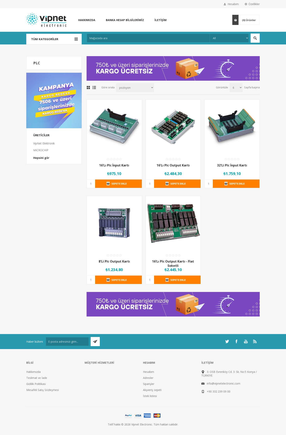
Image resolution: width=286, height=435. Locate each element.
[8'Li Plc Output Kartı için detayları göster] (114, 223)
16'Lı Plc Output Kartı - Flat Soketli (173, 263)
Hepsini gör (41, 158)
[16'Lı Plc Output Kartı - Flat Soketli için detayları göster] (173, 223)
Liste (94, 87)
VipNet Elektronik (44, 143)
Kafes (88, 87)
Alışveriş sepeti (152, 390)
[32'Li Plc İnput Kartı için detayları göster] (232, 127)
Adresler (148, 378)
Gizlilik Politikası (36, 384)
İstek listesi (150, 396)
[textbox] (148, 38)
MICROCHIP (40, 150)
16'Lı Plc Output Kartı (173, 165)
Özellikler (254, 4)
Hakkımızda (86, 20)
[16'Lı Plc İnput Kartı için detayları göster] (114, 127)
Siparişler (148, 384)
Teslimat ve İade (36, 378)
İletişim (160, 20)
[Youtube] (246, 341)
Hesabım (233, 4)
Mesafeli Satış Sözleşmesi (42, 390)
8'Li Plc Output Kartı (114, 261)
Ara (255, 38)
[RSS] (255, 341)
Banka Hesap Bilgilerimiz (125, 20)
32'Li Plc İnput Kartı (232, 165)
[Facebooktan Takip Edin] (236, 341)
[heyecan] (227, 341)
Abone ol (95, 341)
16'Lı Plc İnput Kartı (114, 165)
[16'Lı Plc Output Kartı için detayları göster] (173, 127)
